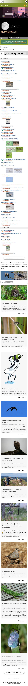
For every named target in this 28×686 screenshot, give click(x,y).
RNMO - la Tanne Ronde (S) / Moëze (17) (8, 242)
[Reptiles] (12, 53)
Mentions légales (10, 678)
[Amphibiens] (15, 53)
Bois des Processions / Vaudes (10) (7, 64)
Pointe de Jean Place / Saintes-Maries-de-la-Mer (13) (10, 80)
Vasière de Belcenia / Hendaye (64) (7, 165)
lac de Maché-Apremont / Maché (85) (8, 217)
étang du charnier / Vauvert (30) (7, 126)
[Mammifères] (5, 53)
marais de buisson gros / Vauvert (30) (8, 129)
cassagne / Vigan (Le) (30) (6, 117)
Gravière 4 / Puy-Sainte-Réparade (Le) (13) (9, 73)
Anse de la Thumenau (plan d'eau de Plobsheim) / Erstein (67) (12, 187)
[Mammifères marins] (8, 53)
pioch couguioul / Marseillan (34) (7, 132)
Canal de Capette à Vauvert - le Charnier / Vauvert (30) (11, 113)
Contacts (15, 678)
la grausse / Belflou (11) (5, 236)
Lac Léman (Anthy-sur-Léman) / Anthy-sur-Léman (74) (11, 190)
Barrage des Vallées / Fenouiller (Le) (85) (8, 202)
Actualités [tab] (3, 282)
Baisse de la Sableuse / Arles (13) (7, 67)
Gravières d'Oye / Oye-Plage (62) (7, 162)
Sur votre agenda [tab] (9, 282)
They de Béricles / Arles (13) (6, 92)
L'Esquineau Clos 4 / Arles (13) (6, 76)
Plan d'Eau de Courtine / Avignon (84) (8, 199)
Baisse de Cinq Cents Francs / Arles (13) (8, 70)
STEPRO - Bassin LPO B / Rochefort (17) (8, 98)
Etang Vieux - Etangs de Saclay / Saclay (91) (9, 224)
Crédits (19, 678)
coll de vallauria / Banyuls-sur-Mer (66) (8, 174)
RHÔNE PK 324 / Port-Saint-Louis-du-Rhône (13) (10, 89)
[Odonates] (18, 53)
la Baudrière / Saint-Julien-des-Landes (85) (9, 211)
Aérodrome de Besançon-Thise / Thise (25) (9, 110)
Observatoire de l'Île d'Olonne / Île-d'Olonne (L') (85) (10, 220)
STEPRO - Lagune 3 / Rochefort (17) (7, 95)
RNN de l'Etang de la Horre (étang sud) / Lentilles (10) (11, 233)
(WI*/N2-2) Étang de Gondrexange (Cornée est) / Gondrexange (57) (13, 159)
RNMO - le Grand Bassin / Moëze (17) (8, 253)
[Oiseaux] (2, 53)
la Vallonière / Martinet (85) (6, 214)
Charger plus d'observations (14, 258)
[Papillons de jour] (22, 53)
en (26, 5)
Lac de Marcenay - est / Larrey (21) (7, 107)
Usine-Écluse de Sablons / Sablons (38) (8, 135)
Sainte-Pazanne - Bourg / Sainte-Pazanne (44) (9, 138)
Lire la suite (21, 313)
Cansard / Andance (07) (5, 61)
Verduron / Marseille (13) (5, 239)
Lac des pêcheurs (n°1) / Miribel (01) (7, 230)
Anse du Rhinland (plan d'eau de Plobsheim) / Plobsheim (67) (12, 183)
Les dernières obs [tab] (4, 47)
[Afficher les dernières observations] (7, 49)
